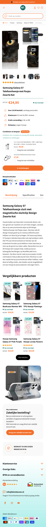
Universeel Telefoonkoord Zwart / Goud (24, 154)
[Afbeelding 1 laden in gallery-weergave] (5, 76)
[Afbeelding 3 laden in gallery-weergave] (18, 76)
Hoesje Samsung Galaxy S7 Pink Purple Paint (12, 341)
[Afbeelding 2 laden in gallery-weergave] (12, 76)
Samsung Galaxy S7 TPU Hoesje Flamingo (32, 305)
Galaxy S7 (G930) (28, 23)
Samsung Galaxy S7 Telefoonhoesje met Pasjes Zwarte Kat (39, 23)
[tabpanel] (23, 235)
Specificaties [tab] (29, 195)
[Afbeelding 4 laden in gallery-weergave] (24, 76)
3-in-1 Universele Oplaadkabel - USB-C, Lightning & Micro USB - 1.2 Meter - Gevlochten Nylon (28, 143)
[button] (4, 8)
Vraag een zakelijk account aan (20, 432)
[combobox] (23, 16)
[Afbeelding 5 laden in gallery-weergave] (31, 76)
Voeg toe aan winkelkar (25, 150)
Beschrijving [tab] (11, 195)
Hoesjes (12, 23)
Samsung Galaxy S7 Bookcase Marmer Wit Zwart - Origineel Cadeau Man (12, 307)
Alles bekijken (23, 357)
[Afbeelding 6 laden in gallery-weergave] (37, 76)
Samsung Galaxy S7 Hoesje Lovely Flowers (33, 340)
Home (6, 23)
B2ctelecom (12, 514)
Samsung (19, 23)
